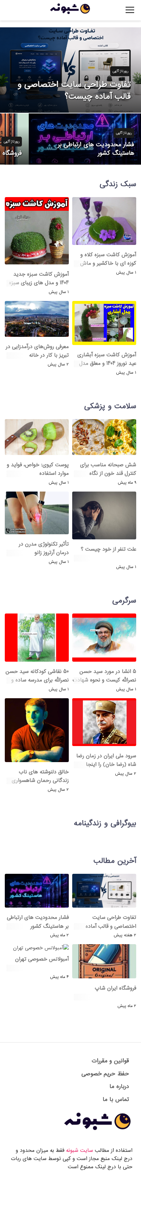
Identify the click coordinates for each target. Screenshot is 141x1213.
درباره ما (119, 1086)
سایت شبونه (79, 1150)
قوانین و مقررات (110, 1061)
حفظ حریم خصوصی (105, 1074)
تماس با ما (116, 1099)
